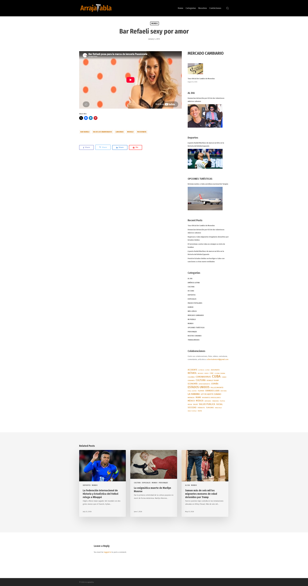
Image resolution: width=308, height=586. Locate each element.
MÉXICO (191, 401)
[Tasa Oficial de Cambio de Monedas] (208, 70)
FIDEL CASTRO (192, 391)
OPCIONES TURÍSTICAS (196, 328)
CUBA (216, 376)
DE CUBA (191, 291)
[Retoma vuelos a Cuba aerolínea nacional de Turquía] (205, 198)
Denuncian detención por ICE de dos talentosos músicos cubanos (206, 99)
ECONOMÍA (193, 383)
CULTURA (191, 287)
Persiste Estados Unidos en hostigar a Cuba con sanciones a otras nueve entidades (206, 260)
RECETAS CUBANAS (195, 336)
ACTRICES (201, 370)
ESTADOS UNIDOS (198, 387)
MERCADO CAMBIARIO (196, 315)
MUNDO (154, 23)
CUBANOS (191, 380)
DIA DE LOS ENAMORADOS (102, 132)
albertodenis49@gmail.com (217, 359)
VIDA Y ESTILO (192, 411)
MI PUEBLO (192, 319)
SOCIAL (219, 404)
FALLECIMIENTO (217, 387)
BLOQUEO (200, 373)
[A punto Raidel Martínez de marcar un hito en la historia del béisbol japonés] (205, 159)
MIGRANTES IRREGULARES (211, 397)
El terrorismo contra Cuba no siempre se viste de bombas (206, 245)
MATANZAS (191, 397)
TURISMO (210, 407)
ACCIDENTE (192, 370)
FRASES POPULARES (195, 303)
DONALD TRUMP (213, 380)
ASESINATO (215, 370)
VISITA (200, 411)
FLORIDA (201, 391)
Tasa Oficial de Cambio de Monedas (201, 79)
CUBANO (224, 377)
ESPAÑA (214, 383)
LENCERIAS (120, 132)
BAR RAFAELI (84, 132)
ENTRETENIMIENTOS (204, 384)
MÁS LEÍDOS (192, 311)
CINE (211, 373)
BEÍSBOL (192, 373)
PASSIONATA (141, 132)
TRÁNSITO (201, 408)
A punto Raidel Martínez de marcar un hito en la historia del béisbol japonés (206, 144)
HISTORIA (224, 391)
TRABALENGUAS (193, 340)
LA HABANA (194, 394)
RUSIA (190, 404)
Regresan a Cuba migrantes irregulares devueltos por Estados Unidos (208, 238)
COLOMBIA (191, 377)
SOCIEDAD (192, 407)
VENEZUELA (218, 408)
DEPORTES (192, 295)
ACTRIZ (207, 370)
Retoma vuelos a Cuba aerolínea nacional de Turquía (208, 184)
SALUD (195, 404)
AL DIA (190, 279)
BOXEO (207, 373)
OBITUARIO (207, 401)
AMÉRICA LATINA (194, 283)
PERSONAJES (192, 332)
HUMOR (190, 307)
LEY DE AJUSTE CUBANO (211, 394)
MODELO (130, 132)
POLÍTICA (222, 401)
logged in (107, 552)
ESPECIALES (192, 299)
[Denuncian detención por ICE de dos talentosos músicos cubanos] (205, 116)
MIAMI (198, 397)
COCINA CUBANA (220, 373)
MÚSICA (199, 400)
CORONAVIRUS (203, 376)
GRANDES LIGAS (212, 391)
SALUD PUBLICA (207, 404)
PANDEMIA (215, 401)
